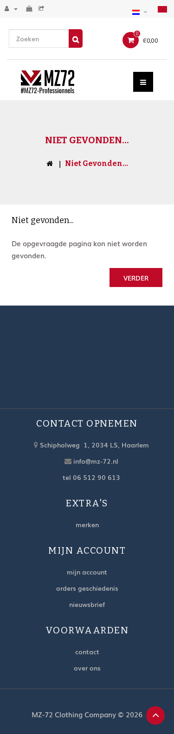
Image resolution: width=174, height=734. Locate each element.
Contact (87, 651)
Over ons (87, 667)
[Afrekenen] (42, 8)
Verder (135, 277)
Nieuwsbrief (87, 604)
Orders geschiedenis (87, 588)
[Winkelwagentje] (30, 8)
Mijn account (87, 571)
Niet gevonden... (96, 163)
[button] (140, 10)
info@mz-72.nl (95, 461)
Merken (87, 524)
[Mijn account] (11, 8)
